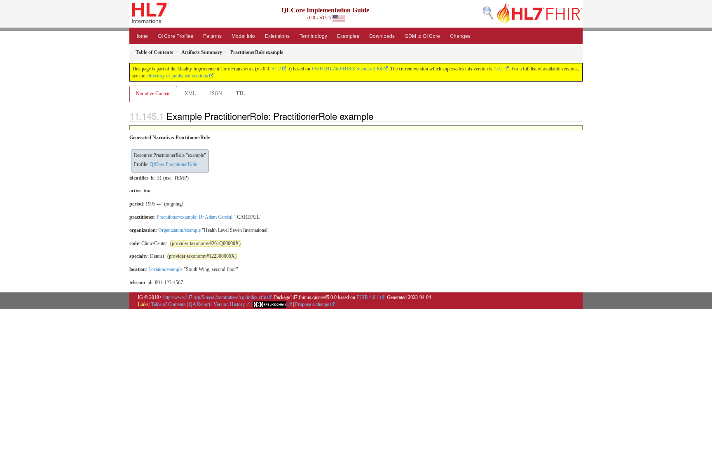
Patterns (212, 35)
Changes (460, 35)
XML (190, 93)
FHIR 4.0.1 (367, 297)
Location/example (165, 269)
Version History (229, 304)
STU (276, 69)
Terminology (313, 35)
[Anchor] (377, 115)
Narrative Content (153, 93)
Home (141, 35)
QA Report (199, 304)
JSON (216, 93)
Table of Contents (168, 304)
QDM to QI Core (422, 35)
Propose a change (312, 304)
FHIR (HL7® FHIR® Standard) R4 (347, 69)
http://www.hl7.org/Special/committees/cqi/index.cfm (214, 297)
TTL (240, 93)
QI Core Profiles (175, 35)
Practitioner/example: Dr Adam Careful (194, 217)
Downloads (382, 35)
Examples (348, 35)
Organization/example (179, 230)
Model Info (243, 35)
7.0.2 (499, 69)
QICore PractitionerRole (173, 164)
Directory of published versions (177, 76)
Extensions (277, 35)
